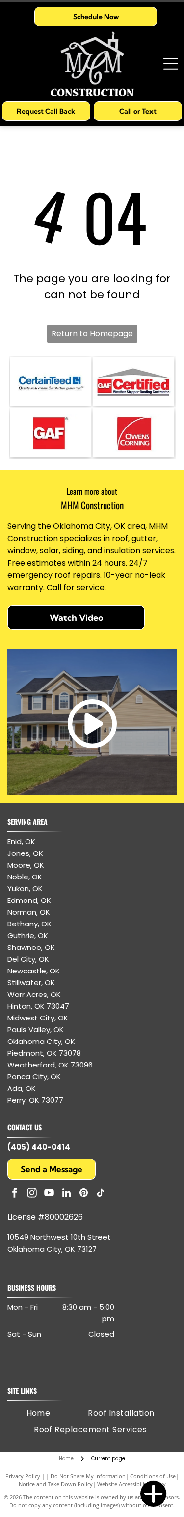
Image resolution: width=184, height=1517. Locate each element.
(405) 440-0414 (38, 1147)
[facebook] (14, 1194)
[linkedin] (66, 1194)
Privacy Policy (22, 1476)
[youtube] (49, 1194)
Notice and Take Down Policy (56, 1484)
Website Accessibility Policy (131, 1484)
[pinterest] (83, 1194)
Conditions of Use (153, 1476)
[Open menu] (170, 63)
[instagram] (32, 1194)
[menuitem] (38, 1413)
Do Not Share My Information (88, 1476)
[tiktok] (100, 1194)
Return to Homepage (92, 333)
